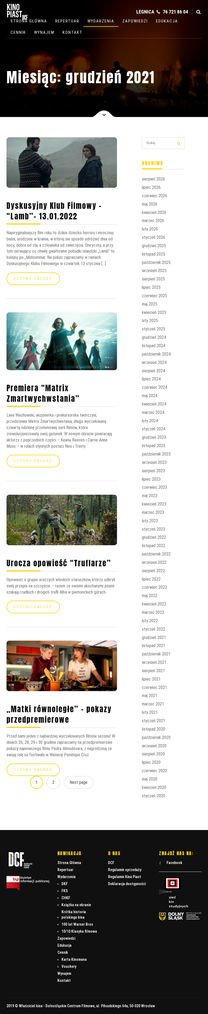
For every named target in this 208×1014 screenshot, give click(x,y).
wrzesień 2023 (154, 462)
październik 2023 (156, 454)
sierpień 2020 (153, 754)
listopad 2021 (153, 645)
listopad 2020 (153, 729)
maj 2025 (149, 304)
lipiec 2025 (151, 287)
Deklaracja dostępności (127, 884)
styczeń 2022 (153, 629)
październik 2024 (156, 354)
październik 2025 (156, 262)
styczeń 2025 (153, 329)
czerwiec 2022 (154, 587)
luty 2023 (150, 520)
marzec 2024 (153, 412)
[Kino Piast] (17, 18)
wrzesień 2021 (154, 662)
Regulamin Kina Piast (124, 877)
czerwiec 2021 (154, 687)
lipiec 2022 (151, 579)
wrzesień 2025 (154, 270)
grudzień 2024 (154, 337)
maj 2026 (149, 204)
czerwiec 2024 (154, 387)
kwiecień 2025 (154, 312)
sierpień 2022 (153, 570)
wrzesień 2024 (154, 362)
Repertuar (67, 21)
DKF (64, 884)
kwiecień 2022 (154, 604)
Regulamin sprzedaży (124, 870)
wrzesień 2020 (154, 745)
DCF (111, 863)
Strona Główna (29, 21)
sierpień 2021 (153, 670)
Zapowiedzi (135, 21)
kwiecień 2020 (154, 787)
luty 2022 (150, 620)
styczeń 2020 (153, 795)
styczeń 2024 (153, 428)
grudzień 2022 (154, 537)
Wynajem (44, 32)
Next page (78, 782)
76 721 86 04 (175, 12)
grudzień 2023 (154, 437)
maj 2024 (149, 395)
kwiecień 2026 (154, 212)
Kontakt (73, 32)
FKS (64, 891)
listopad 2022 (153, 545)
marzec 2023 (153, 512)
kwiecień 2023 (154, 504)
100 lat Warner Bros (77, 924)
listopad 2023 (153, 445)
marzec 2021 (153, 704)
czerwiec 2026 (154, 195)
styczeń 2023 (153, 529)
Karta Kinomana (74, 959)
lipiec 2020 (151, 762)
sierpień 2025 (153, 279)
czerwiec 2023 (154, 487)
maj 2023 (149, 495)
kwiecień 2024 (154, 404)
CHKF (65, 898)
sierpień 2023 (153, 470)
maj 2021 (149, 695)
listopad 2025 (153, 254)
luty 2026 (150, 229)
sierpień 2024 (153, 370)
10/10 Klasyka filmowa (79, 931)
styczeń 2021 (153, 720)
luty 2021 (150, 712)
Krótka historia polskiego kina (73, 914)
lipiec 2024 (151, 378)
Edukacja (167, 21)
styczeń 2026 (153, 237)
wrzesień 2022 (154, 562)
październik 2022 (156, 554)
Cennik (18, 32)
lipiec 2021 (151, 679)
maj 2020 (149, 779)
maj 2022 (149, 595)
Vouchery (68, 966)
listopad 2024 (153, 345)
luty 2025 (150, 320)
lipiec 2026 (151, 187)
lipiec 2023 (151, 479)
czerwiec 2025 (154, 295)
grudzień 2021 (154, 637)
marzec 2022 (153, 612)
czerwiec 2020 (154, 770)
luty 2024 (150, 420)
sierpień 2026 (153, 179)
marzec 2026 (153, 220)
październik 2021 (156, 654)
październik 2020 (156, 737)
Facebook (174, 863)
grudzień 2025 (154, 245)
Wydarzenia (100, 21)
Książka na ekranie (76, 905)
